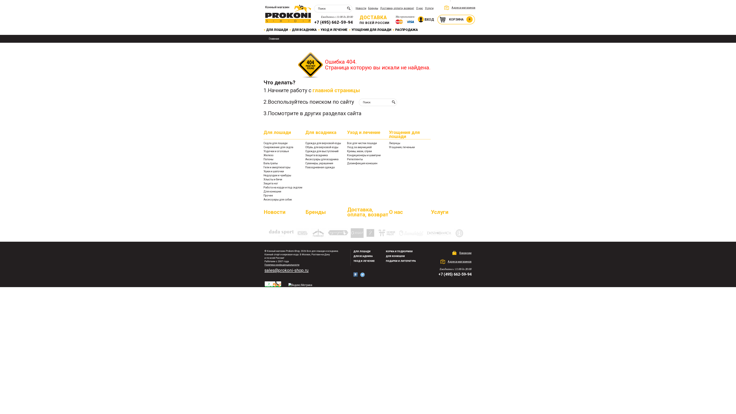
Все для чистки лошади (362, 143)
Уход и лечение (334, 30)
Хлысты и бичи (273, 179)
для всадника (363, 256)
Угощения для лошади (371, 30)
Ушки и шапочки (274, 171)
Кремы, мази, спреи (359, 151)
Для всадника (304, 30)
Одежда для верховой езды (323, 143)
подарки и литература (401, 261)
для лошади (361, 251)
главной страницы (336, 90)
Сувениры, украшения (319, 163)
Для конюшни (272, 191)
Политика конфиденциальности (281, 265)
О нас (419, 8)
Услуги (429, 8)
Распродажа (406, 30)
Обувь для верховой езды (321, 147)
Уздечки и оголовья (276, 151)
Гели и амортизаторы (277, 167)
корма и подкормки (399, 251)
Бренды (373, 8)
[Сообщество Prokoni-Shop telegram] (362, 274)
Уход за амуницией (359, 147)
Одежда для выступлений (321, 151)
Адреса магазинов (463, 7)
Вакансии (465, 253)
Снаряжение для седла (278, 147)
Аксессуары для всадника (321, 159)
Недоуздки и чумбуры (277, 175)
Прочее (268, 195)
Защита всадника (316, 155)
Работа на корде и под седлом (283, 187)
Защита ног (271, 183)
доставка (373, 17)
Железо (269, 155)
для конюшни (395, 256)
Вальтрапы (271, 163)
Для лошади (277, 30)
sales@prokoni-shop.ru (286, 270)
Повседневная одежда (320, 167)
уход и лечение (364, 261)
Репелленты (355, 159)
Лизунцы (394, 143)
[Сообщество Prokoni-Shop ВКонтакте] (355, 274)
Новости (361, 8)
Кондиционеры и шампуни (364, 155)
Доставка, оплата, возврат (397, 8)
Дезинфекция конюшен (362, 163)
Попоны (268, 159)
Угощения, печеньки (402, 147)
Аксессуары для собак (278, 199)
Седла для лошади (276, 143)
